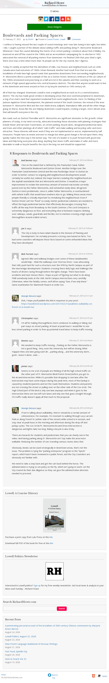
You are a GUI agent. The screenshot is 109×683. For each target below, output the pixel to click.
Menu (55, 11)
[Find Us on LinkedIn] (57, 18)
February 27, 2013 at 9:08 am (81, 160)
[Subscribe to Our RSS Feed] (68, 18)
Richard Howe (54, 2)
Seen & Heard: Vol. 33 (15, 658)
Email (3, 674)
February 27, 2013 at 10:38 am (80, 228)
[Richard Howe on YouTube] (62, 18)
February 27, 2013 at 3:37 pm (81, 318)
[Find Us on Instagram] (40, 18)
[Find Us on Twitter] (46, 18)
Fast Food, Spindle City (16, 651)
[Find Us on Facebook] (51, 18)
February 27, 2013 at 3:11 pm (81, 296)
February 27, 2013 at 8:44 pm (81, 340)
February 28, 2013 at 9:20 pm (81, 408)
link (51, 537)
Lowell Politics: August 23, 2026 (20, 636)
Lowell (62, 39)
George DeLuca (28, 295)
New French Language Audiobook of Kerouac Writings (31, 643)
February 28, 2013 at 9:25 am (81, 366)
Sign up (37, 585)
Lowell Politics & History (54, 5)
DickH (30, 39)
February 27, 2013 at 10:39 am (80, 254)
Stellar (104, 676)
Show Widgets (55, 26)
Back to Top (55, 675)
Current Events (53, 39)
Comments (76, 39)
